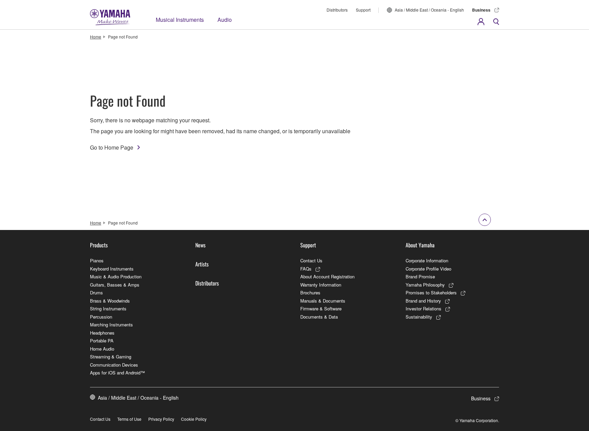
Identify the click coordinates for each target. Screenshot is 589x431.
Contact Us (311, 260)
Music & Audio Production (115, 276)
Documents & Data (319, 316)
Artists (202, 264)
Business (481, 10)
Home (95, 37)
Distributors (337, 10)
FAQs (306, 268)
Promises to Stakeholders (431, 292)
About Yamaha (420, 245)
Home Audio (102, 348)
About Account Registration (327, 276)
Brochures (310, 292)
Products (99, 245)
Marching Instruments (111, 324)
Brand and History (423, 300)
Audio (224, 20)
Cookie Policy (194, 419)
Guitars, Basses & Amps (114, 284)
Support (363, 10)
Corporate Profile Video (428, 268)
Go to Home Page (111, 147)
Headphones (102, 332)
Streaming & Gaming (110, 356)
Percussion (101, 316)
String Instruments (108, 308)
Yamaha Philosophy (425, 284)
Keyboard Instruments (112, 268)
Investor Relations (423, 308)
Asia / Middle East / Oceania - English (429, 10)
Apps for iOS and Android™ (117, 372)
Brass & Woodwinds (110, 300)
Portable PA (102, 340)
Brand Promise (420, 276)
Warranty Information (320, 284)
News (200, 245)
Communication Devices (114, 364)
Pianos (97, 260)
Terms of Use (129, 419)
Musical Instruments (180, 20)
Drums (96, 292)
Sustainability (419, 316)
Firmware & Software (321, 308)
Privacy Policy (161, 419)
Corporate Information (427, 260)
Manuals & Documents (322, 300)
